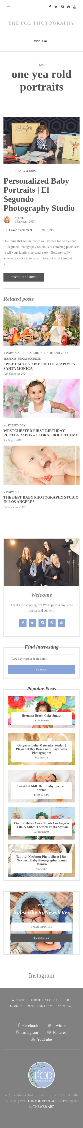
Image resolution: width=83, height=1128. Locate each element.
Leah (21, 218)
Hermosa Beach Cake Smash (42, 715)
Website (18, 1000)
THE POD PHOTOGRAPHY (46, 1101)
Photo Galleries (45, 1000)
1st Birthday (16, 425)
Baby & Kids (27, 171)
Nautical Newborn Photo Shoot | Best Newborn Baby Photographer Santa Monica (42, 860)
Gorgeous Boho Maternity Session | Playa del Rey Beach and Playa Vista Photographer (41, 749)
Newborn (41, 869)
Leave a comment (20, 230)
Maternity (41, 757)
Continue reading (24, 277)
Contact (65, 1006)
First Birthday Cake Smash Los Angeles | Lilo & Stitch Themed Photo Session (41, 825)
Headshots (34, 353)
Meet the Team (40, 1006)
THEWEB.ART (43, 1106)
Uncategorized (29, 358)
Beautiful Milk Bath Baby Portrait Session (41, 788)
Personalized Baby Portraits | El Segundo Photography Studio (39, 194)
